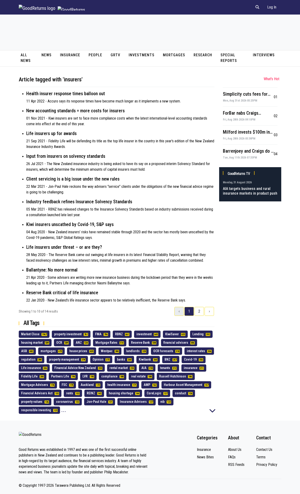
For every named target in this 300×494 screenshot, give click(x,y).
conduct (183, 393)
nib (165, 401)
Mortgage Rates (109, 342)
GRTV (115, 55)
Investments (141, 55)
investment (147, 334)
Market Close (34, 334)
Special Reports (229, 58)
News (46, 55)
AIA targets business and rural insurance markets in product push (250, 191)
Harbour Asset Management (186, 385)
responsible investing (39, 410)
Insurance (70, 55)
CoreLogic (157, 393)
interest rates (199, 351)
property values (35, 401)
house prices (81, 351)
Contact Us (264, 449)
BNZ (170, 359)
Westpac (110, 351)
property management (67, 359)
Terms (261, 457)
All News (26, 58)
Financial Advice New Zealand (78, 368)
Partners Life (63, 376)
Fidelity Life (32, 376)
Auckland (90, 385)
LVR (88, 376)
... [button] (63, 410)
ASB (27, 351)
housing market (35, 342)
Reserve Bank (143, 342)
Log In (271, 7)
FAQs (232, 457)
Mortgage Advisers (37, 385)
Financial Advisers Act (40, 393)
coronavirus (67, 401)
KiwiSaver (175, 334)
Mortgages (174, 55)
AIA (147, 368)
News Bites (205, 457)
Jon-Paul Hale (99, 401)
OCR (62, 342)
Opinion (101, 359)
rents (72, 393)
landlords (136, 351)
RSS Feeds (236, 464)
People (95, 55)
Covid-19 (193, 359)
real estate (141, 376)
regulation (31, 359)
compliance (112, 376)
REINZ (94, 393)
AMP (150, 385)
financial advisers (178, 342)
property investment (71, 334)
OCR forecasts (166, 351)
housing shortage (124, 393)
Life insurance (34, 368)
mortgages (51, 351)
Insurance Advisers (136, 401)
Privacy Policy (266, 464)
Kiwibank (148, 359)
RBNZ (122, 334)
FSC (67, 385)
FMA (101, 334)
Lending (201, 334)
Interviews (264, 55)
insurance (193, 368)
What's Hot (271, 79)
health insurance (121, 385)
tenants (168, 368)
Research (203, 55)
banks (124, 359)
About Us (234, 449)
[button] (257, 7)
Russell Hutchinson (175, 376)
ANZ (82, 342)
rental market (121, 368)
